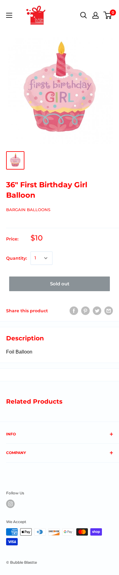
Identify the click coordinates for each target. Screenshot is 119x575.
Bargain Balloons (28, 209)
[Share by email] (108, 310)
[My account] (95, 15)
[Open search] (83, 15)
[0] (108, 15)
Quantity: (16, 258)
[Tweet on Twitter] (97, 310)
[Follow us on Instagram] (10, 504)
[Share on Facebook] (74, 310)
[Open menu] (9, 15)
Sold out (59, 284)
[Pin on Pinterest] (85, 310)
